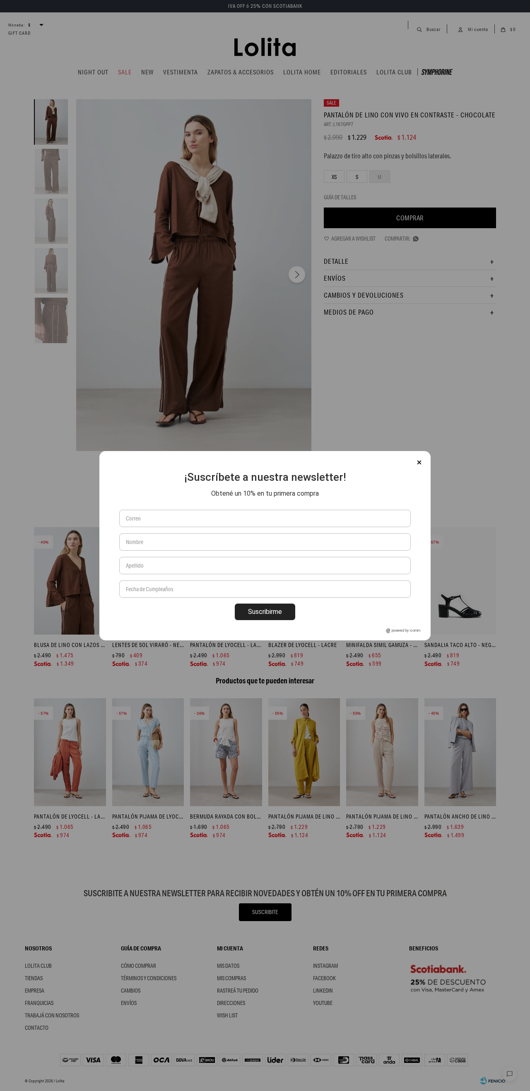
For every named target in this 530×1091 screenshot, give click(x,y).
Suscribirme (265, 612)
